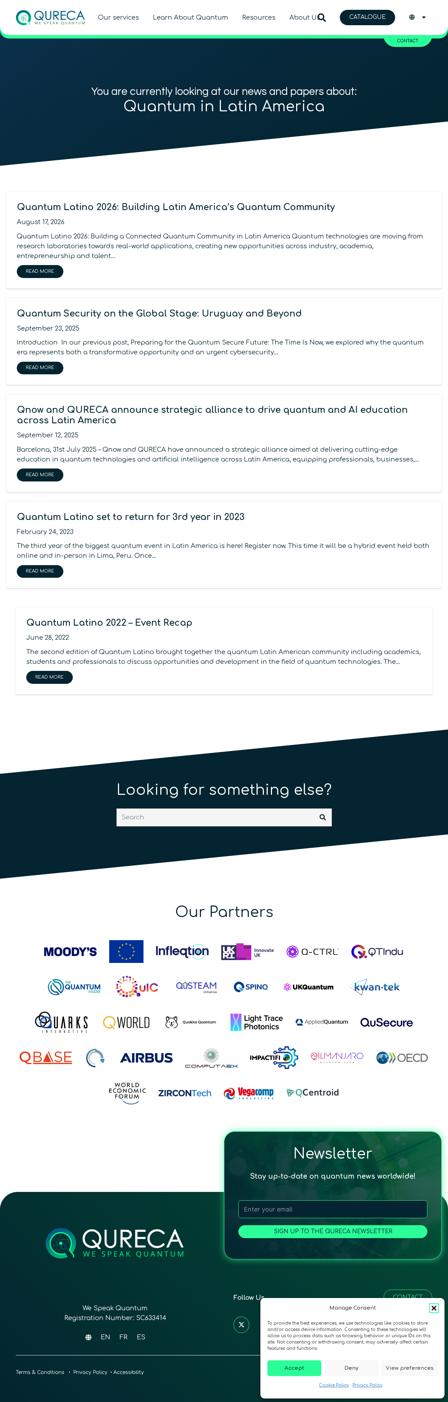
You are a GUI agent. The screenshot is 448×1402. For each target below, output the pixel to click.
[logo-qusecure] (386, 1022)
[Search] (322, 817)
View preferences (410, 1368)
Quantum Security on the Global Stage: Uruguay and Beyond (159, 314)
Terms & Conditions (41, 1372)
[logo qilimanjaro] (337, 1057)
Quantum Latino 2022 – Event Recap (109, 623)
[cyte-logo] (96, 1057)
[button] (434, 1308)
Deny (351, 1368)
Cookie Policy (334, 1385)
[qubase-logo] (46, 1057)
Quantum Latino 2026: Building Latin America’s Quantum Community (176, 207)
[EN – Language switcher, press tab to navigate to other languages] (418, 17)
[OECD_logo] (402, 1057)
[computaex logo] (211, 1057)
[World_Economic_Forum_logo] (127, 1093)
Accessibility (128, 1372)
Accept (294, 1368)
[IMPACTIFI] (274, 1057)
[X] (241, 1325)
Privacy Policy (367, 1385)
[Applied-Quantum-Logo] (321, 1022)
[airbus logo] (146, 1057)
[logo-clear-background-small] (50, 18)
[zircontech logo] (185, 1093)
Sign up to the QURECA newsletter (333, 1231)
